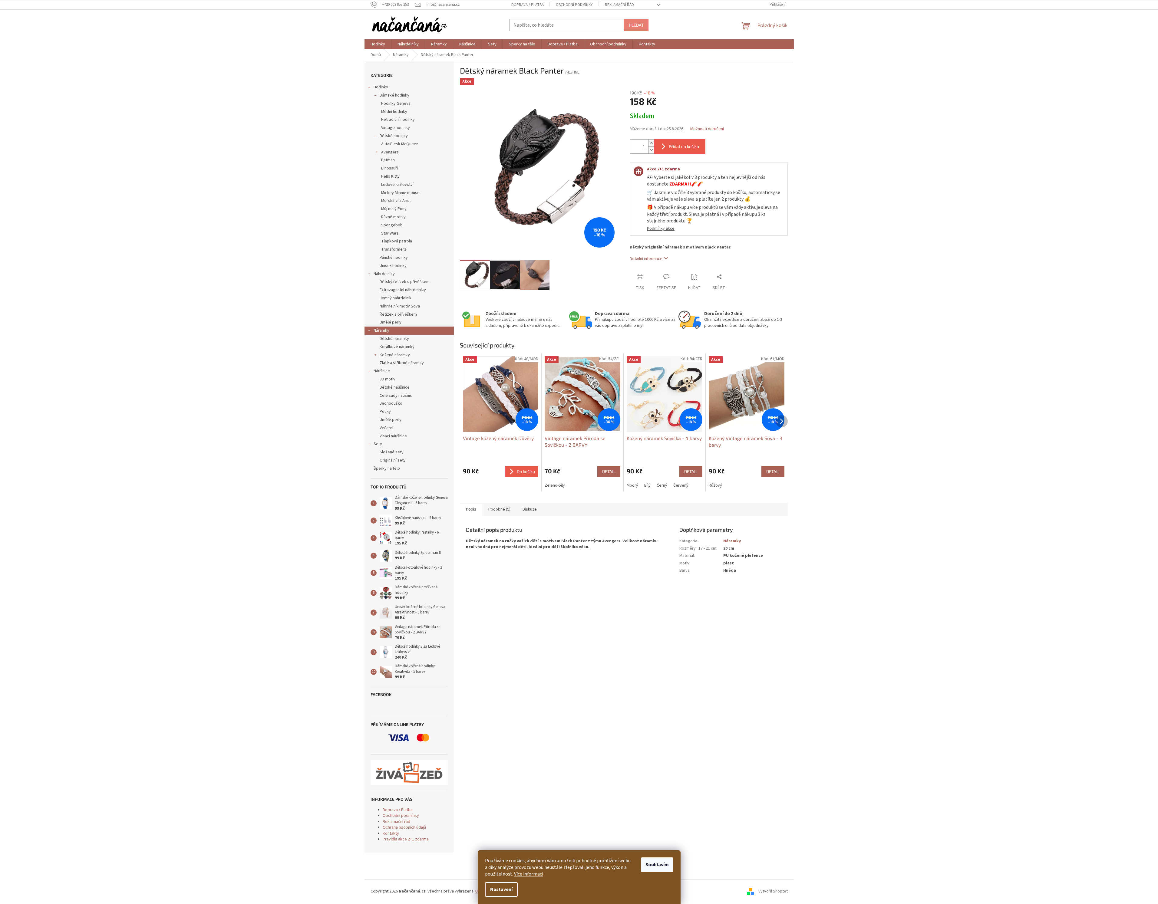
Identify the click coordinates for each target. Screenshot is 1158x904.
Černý (662, 485)
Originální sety (393, 460)
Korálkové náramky (397, 347)
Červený (680, 485)
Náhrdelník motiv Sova (400, 306)
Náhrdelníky (384, 274)
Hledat (636, 25)
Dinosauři (389, 168)
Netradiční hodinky (398, 120)
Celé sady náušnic (396, 396)
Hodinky (381, 87)
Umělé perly (390, 322)
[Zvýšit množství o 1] (651, 143)
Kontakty (391, 833)
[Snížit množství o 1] (651, 149)
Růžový (715, 485)
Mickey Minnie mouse (400, 193)
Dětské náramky (394, 339)
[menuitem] (378, 44)
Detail (608, 471)
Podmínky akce (661, 228)
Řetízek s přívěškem (398, 314)
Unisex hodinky (393, 266)
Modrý (632, 485)
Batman (388, 160)
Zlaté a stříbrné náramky (402, 363)
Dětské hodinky (394, 136)
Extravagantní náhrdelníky (403, 290)
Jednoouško (391, 403)
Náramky (381, 330)
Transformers (393, 249)
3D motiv (387, 379)
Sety (378, 444)
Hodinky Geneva (396, 103)
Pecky (385, 412)
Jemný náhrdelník (395, 298)
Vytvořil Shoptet (773, 892)
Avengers (390, 152)
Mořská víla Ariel (396, 201)
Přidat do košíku (684, 146)
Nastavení (501, 889)
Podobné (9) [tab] (499, 509)
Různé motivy (393, 217)
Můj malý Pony (394, 209)
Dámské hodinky (394, 95)
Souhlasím (657, 864)
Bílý (647, 485)
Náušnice (382, 371)
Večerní (386, 428)
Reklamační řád (619, 5)
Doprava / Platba (527, 5)
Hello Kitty (390, 176)
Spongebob (392, 225)
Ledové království (397, 185)
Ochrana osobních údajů (404, 827)
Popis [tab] (471, 509)
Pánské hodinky (394, 258)
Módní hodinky (394, 112)
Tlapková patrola (396, 241)
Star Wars (390, 233)
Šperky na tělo (387, 468)
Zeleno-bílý (555, 485)
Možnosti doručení (707, 129)
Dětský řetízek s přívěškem (405, 282)
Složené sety (392, 452)
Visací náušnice (393, 436)
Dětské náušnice (395, 387)
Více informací (528, 874)
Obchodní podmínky (574, 5)
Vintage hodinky (395, 128)
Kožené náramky (395, 355)
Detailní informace (646, 259)
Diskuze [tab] (530, 509)
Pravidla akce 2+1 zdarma (406, 839)
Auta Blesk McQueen (399, 144)
